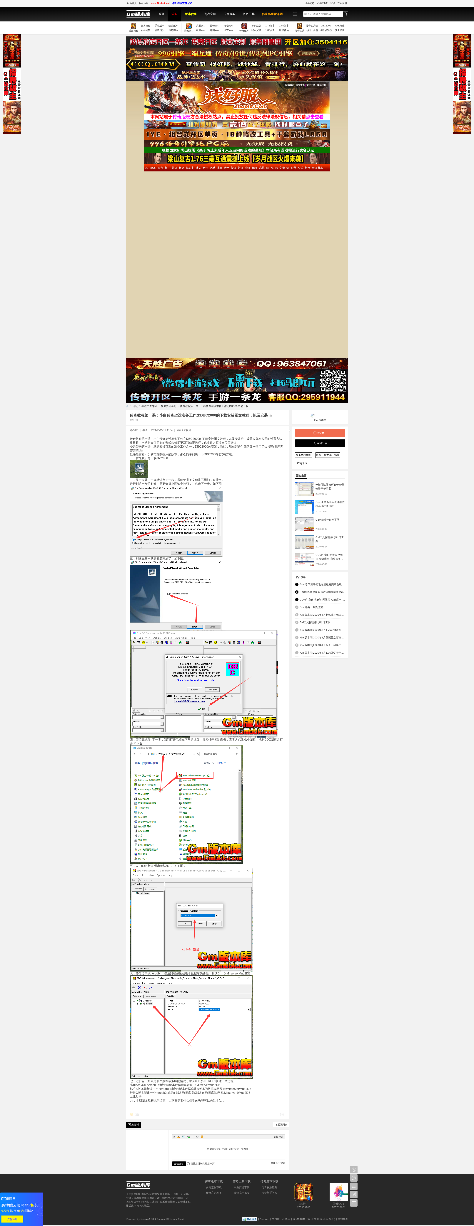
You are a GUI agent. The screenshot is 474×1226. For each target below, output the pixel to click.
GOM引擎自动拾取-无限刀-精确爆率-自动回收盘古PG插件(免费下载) (329, 558)
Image (183, 1137)
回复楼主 (322, 432)
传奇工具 (249, 14)
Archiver (264, 1218)
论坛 (175, 14)
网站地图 (343, 1218)
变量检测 (340, 30)
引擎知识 (159, 30)
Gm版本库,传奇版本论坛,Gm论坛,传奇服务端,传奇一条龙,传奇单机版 (127, 406)
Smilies (202, 1137)
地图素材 (215, 30)
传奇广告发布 (214, 1192)
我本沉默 (256, 30)
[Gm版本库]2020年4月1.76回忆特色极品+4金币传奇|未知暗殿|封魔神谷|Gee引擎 (322, 652)
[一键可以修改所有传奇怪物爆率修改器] (304, 489)
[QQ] (249, 1218)
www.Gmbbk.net (160, 3)
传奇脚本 (173, 30)
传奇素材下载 (214, 1187)
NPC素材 (228, 30)
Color (179, 1137)
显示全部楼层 (183, 430)
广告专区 (302, 463)
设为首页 (132, 3)
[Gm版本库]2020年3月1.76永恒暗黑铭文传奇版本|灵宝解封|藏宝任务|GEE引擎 (322, 629)
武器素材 (201, 25)
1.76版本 (270, 25)
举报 (281, 1114)
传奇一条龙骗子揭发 (327, 454)
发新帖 (135, 1124)
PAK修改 (340, 25)
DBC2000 (326, 25)
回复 (136, 1114)
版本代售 (191, 14)
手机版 (276, 1218)
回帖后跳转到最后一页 (203, 1163)
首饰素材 (215, 25)
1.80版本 (284, 25)
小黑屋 (286, 1218)
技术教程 (145, 25)
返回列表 (282, 1124)
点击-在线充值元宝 (182, 3)
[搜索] (345, 14)
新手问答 (145, 30)
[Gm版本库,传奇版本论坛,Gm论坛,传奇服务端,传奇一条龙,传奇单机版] (140, 14)
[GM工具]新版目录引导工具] (304, 542)
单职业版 (256, 25)
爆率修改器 (326, 30)
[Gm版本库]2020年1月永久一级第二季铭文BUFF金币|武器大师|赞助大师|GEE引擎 (322, 645)
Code (197, 1137)
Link (188, 1137)
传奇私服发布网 (272, 14)
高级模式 (278, 1136)
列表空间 (210, 14)
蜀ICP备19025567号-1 (320, 1218)
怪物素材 (228, 25)
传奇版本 (229, 14)
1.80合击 (270, 30)
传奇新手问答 (269, 1192)
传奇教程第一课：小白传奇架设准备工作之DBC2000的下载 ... (215, 406)
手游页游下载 (241, 1187)
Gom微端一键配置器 (327, 519)
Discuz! (145, 1218)
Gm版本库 (320, 420)
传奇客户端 (312, 25)
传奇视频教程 (269, 1187)
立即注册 (342, 3)
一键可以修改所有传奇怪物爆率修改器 (322, 592)
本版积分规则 (278, 1163)
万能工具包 (312, 30)
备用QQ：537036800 (317, 3)
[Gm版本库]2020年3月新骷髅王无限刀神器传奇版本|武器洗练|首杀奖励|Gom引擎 (322, 614)
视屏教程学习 (168, 406)
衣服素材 (201, 30)
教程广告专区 (149, 406)
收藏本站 (143, 3)
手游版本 (159, 25)
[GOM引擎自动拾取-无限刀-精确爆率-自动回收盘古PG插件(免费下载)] (304, 559)
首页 (161, 14)
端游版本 (173, 25)
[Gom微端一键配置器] (304, 524)
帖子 (307, 14)
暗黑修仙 (284, 30)
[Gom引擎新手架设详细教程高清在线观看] (304, 507)
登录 (332, 3)
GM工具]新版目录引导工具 (315, 622)
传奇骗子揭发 (241, 1192)
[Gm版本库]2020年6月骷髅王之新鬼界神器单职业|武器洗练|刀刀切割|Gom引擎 (322, 637)
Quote (193, 1137)
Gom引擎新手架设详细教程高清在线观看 (322, 584)
